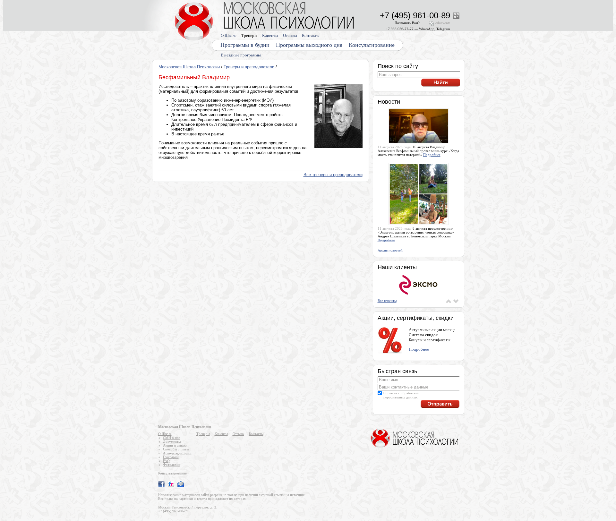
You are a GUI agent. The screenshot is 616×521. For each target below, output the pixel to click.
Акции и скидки (175, 445)
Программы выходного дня (309, 45)
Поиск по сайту (398, 66)
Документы (172, 441)
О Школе (228, 35)
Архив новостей (390, 250)
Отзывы (290, 35)
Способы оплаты (176, 449)
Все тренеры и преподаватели (333, 174)
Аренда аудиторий (177, 453)
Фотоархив (171, 464)
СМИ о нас (171, 438)
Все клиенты (387, 301)
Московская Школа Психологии (189, 66)
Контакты (311, 35)
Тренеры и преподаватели (249, 66)
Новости (389, 101)
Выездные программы (241, 55)
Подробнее (432, 155)
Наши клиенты (397, 267)
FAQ (166, 461)
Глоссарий (171, 457)
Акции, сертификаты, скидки (416, 318)
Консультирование (372, 45)
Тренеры (249, 35)
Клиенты (270, 35)
